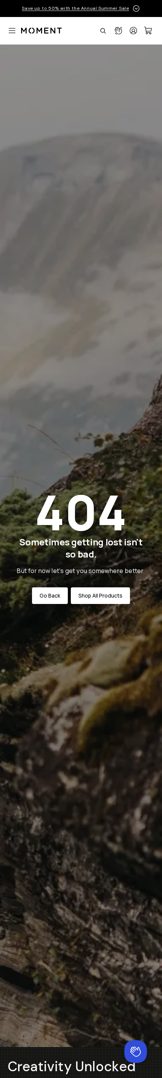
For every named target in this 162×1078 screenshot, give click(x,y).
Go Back (50, 595)
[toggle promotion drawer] (136, 8)
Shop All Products (100, 595)
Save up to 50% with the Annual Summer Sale (75, 8)
